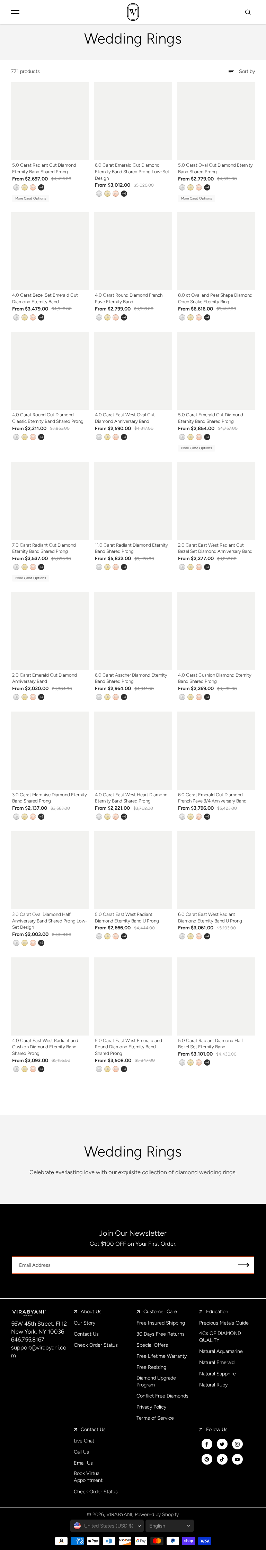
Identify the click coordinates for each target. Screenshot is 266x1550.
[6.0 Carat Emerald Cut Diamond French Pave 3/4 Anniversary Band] (216, 751)
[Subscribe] (243, 1265)
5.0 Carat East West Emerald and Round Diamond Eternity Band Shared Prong (128, 1047)
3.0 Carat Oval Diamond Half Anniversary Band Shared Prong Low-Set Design (49, 920)
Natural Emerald (216, 1362)
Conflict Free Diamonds (162, 1396)
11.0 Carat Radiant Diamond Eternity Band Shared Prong (131, 548)
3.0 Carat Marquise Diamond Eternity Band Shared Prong (49, 798)
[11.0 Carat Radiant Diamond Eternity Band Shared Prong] (133, 501)
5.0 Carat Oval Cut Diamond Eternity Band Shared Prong (215, 168)
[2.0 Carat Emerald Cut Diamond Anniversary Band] (50, 631)
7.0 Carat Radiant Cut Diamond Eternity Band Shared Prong (44, 548)
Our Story (84, 1323)
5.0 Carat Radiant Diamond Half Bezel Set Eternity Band (210, 1044)
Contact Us (86, 1334)
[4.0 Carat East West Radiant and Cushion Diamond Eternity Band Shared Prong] (50, 996)
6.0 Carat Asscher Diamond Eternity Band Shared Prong (131, 678)
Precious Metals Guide (224, 1323)
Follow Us (217, 1429)
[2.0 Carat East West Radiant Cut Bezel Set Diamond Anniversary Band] (216, 501)
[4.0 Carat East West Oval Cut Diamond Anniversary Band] (133, 371)
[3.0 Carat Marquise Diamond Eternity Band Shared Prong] (50, 751)
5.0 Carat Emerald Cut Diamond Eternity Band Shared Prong (210, 418)
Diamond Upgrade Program (156, 1381)
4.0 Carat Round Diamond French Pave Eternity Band (128, 298)
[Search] (248, 11)
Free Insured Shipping (160, 1323)
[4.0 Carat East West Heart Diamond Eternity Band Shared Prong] (133, 751)
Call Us (81, 1452)
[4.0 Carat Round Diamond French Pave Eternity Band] (133, 251)
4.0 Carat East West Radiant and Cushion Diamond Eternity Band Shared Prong (45, 1047)
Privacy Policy (151, 1407)
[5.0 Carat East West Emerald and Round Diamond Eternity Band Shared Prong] (133, 996)
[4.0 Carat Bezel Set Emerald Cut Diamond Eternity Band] (50, 251)
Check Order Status (96, 1345)
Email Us (83, 1463)
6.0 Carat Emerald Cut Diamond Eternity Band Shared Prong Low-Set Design (132, 171)
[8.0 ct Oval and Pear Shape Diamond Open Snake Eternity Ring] (216, 251)
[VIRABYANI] (133, 12)
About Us (91, 1311)
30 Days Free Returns (160, 1334)
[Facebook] (206, 1444)
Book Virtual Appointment (88, 1476)
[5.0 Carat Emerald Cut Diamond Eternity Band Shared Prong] (216, 371)
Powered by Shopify (157, 1514)
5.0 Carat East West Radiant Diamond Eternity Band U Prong (127, 917)
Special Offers (152, 1345)
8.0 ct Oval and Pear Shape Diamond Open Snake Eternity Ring (215, 298)
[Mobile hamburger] (15, 11)
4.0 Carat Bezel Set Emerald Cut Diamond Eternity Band (45, 298)
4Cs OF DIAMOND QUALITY (220, 1336)
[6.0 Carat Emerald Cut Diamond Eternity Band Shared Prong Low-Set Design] (133, 121)
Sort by (247, 71)
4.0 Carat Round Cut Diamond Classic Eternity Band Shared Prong (47, 418)
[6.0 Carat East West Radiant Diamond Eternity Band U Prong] (216, 870)
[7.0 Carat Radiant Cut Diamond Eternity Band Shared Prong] (50, 501)
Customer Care (160, 1311)
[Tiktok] (222, 1459)
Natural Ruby (213, 1385)
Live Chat (84, 1441)
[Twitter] (222, 1444)
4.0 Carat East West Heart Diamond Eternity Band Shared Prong (131, 798)
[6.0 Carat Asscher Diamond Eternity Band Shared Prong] (133, 631)
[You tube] (237, 1459)
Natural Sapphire (217, 1374)
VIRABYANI (119, 1514)
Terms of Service (155, 1418)
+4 (41, 187)
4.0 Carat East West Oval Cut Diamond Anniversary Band (125, 418)
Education (217, 1311)
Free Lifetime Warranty (161, 1356)
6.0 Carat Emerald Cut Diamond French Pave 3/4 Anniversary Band (212, 798)
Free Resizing (151, 1367)
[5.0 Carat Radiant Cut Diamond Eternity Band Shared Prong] (50, 121)
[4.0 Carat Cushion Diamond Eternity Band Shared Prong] (216, 631)
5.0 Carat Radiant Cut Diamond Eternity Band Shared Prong (44, 168)
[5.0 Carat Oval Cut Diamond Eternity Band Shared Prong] (216, 121)
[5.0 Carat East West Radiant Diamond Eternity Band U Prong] (133, 870)
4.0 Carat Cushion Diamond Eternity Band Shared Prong (214, 678)
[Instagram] (237, 1444)
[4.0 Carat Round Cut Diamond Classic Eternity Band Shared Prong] (50, 371)
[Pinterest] (206, 1459)
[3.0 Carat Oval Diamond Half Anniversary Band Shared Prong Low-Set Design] (50, 870)
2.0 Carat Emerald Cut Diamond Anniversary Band (44, 678)
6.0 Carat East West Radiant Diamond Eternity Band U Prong (210, 917)
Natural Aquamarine (221, 1351)
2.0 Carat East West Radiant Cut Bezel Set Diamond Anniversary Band (215, 548)
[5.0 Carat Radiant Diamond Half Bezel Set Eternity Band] (216, 996)
